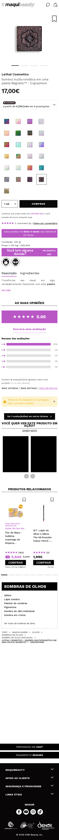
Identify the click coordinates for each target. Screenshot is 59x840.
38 (36, 214)
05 (41, 214)
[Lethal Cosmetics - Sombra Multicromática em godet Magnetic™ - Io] (29, 156)
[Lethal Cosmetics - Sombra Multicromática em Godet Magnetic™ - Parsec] (18, 121)
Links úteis (14, 794)
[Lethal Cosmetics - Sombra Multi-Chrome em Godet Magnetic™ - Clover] (18, 144)
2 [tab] (24, 65)
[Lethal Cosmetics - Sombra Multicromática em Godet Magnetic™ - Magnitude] (6, 144)
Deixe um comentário (45, 223)
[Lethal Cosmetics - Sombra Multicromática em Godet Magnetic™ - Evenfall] (29, 121)
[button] (15, 454)
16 (13, 528)
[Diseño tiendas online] (46, 825)
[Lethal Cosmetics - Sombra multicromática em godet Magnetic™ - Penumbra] (18, 156)
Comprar (15, 562)
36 (17, 528)
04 (31, 214)
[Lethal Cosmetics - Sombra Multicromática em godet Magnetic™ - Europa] (41, 156)
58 (22, 528)
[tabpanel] (29, 37)
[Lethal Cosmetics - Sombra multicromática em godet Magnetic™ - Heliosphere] (6, 156)
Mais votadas (10, 388)
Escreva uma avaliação (29, 329)
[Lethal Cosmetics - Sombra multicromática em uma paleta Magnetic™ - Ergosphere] (41, 179)
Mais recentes (48, 388)
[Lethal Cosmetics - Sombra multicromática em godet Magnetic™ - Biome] (6, 179)
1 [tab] (15, 65)
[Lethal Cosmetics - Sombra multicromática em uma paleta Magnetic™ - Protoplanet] (6, 190)
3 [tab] (34, 65)
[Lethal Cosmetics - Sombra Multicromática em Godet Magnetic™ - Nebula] (18, 133)
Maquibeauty (15, 769)
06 (6, 528)
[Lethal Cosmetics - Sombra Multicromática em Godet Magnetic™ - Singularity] (41, 133)
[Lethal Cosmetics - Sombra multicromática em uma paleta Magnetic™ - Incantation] (29, 179)
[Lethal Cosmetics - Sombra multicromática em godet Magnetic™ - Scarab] (41, 167)
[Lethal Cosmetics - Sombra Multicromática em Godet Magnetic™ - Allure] (6, 133)
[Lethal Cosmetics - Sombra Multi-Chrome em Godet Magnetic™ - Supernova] (41, 144)
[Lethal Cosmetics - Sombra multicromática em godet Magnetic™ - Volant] (18, 179)
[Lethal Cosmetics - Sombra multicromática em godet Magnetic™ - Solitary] (29, 167)
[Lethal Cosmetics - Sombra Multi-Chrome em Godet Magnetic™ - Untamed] (29, 144)
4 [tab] (44, 65)
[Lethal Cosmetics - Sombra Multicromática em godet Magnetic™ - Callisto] (18, 167)
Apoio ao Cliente (18, 778)
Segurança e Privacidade (23, 786)
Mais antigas (29, 388)
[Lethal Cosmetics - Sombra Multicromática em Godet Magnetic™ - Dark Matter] (29, 133)
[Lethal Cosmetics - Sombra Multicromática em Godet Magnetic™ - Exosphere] (6, 121)
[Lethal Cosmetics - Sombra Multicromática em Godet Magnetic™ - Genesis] (41, 121)
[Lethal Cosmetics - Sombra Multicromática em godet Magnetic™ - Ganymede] (6, 167)
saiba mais (29, 431)
